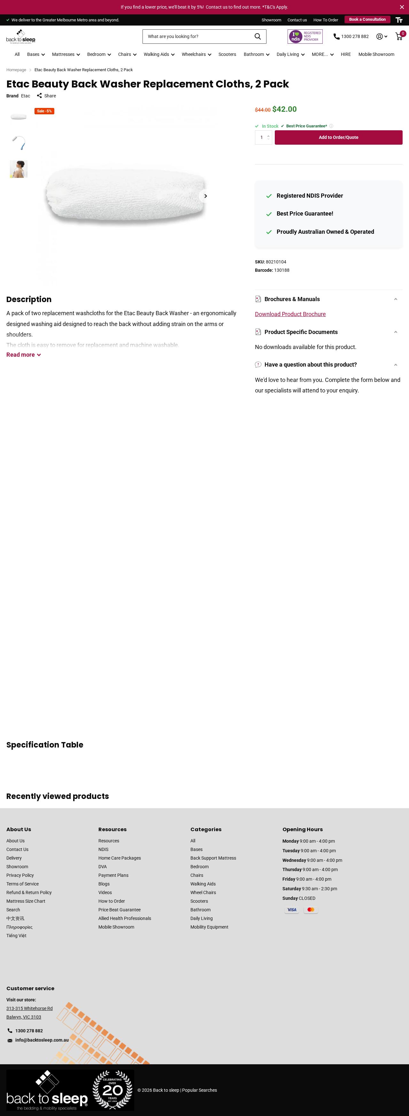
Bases (33, 54)
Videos (105, 892)
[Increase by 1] (269, 132)
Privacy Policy (20, 875)
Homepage (16, 69)
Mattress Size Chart (25, 901)
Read (20, 354)
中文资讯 (15, 918)
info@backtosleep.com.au (42, 1040)
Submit (257, 36)
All (17, 54)
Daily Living (288, 54)
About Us (18, 829)
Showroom (271, 20)
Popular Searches (199, 1090)
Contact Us (17, 849)
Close (402, 7)
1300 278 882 (355, 36)
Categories (205, 829)
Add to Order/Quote (339, 137)
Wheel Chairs (203, 892)
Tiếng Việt (16, 935)
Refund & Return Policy (29, 892)
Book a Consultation (367, 19)
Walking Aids (156, 54)
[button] (206, 196)
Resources (112, 829)
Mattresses (63, 54)
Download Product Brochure (290, 314)
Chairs (124, 54)
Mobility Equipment (209, 927)
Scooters (227, 54)
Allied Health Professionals (124, 918)
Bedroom (96, 54)
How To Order (325, 20)
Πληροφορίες (19, 927)
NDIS (103, 849)
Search (13, 909)
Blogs (104, 883)
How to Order (111, 901)
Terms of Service (22, 883)
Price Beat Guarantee (119, 909)
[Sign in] (382, 36)
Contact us (297, 20)
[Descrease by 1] (269, 142)
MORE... (320, 54)
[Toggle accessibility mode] (399, 20)
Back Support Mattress (213, 858)
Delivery (14, 858)
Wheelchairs (194, 54)
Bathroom (254, 54)
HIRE (346, 54)
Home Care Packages (119, 858)
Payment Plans (113, 875)
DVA (102, 866)
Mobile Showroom (376, 54)
